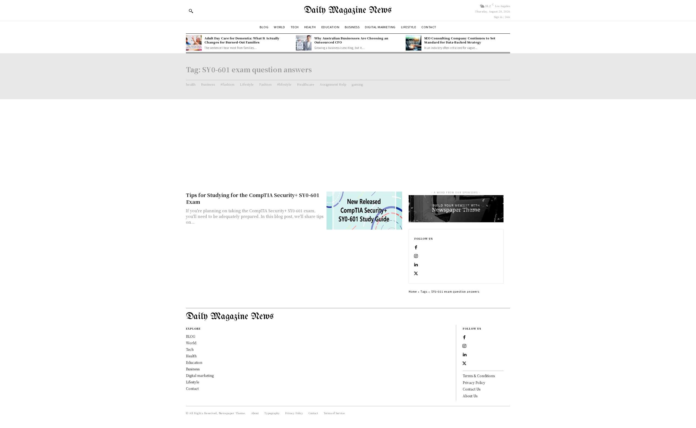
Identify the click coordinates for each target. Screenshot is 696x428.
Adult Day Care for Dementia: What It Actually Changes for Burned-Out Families (241, 40)
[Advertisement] (348, 140)
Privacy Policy (474, 382)
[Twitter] (416, 273)
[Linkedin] (416, 265)
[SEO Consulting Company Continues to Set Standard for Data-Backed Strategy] (413, 43)
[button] (191, 11)
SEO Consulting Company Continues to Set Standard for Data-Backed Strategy (459, 40)
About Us (470, 395)
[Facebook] (416, 247)
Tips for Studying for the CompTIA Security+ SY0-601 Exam (252, 198)
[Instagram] (416, 256)
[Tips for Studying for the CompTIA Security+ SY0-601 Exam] (364, 210)
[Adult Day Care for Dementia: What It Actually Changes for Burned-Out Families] (194, 43)
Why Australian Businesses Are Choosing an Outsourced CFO (351, 40)
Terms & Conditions (479, 375)
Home (413, 291)
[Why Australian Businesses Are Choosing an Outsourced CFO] (304, 43)
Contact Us (471, 389)
